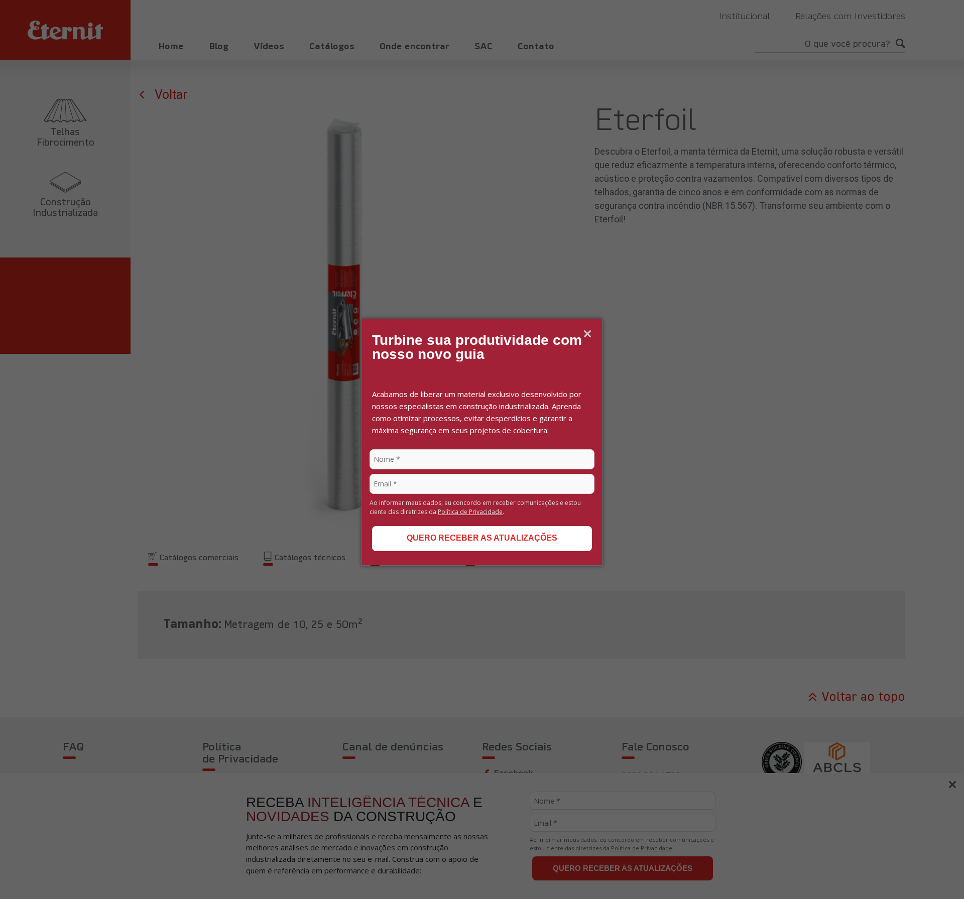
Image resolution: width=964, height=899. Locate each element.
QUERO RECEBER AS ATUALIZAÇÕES (482, 538)
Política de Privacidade (470, 511)
